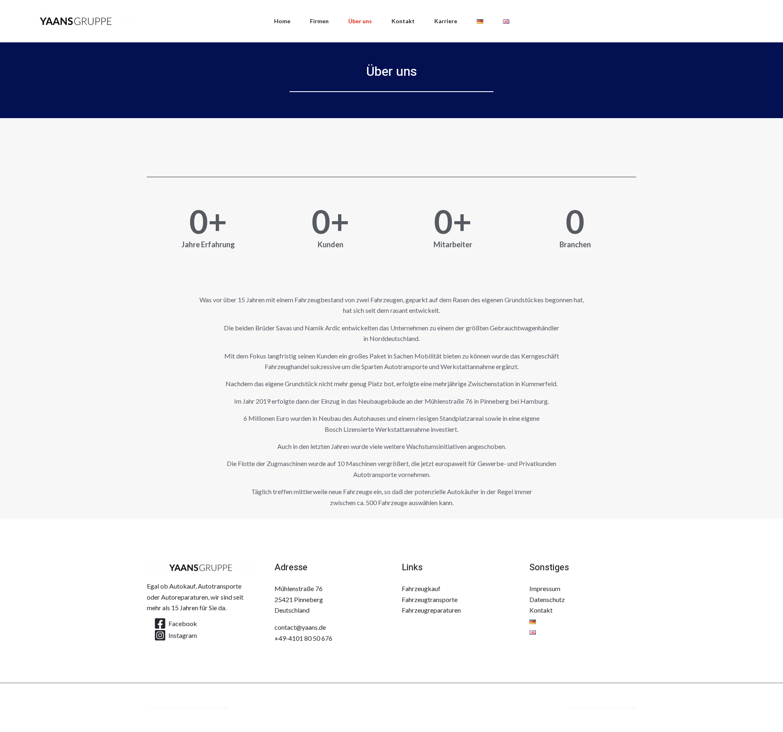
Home (282, 21)
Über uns (360, 21)
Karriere (445, 21)
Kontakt (403, 21)
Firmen (319, 21)
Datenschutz (547, 599)
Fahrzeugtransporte (430, 599)
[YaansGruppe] (75, 20)
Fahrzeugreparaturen (431, 610)
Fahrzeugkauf (421, 588)
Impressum (544, 588)
